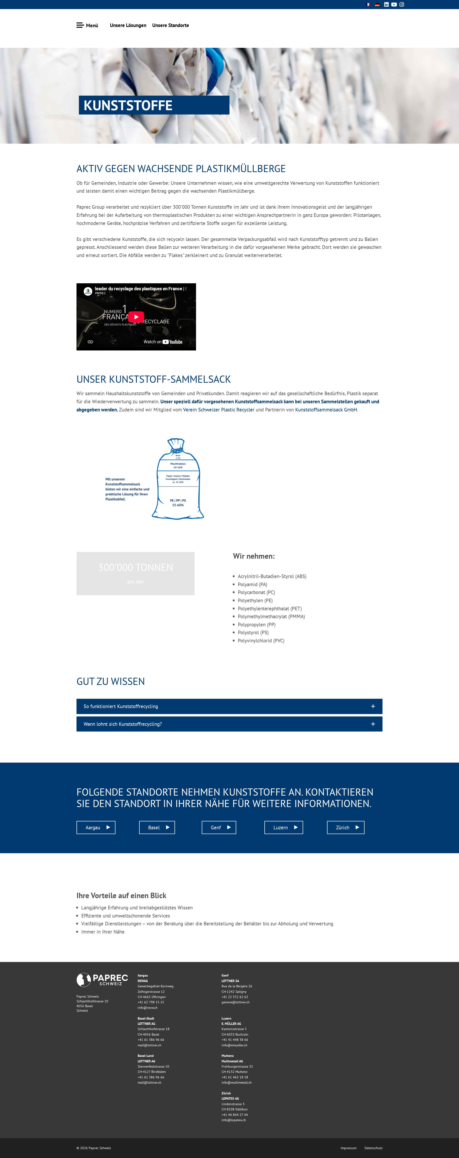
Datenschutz (373, 1148)
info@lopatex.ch (234, 1120)
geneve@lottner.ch (236, 1002)
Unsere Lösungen (128, 25)
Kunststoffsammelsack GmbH (326, 409)
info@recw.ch (148, 1007)
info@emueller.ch (234, 1045)
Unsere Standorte (170, 25)
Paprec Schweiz (365, 24)
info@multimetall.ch (237, 1082)
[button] (229, 706)
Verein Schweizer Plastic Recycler (219, 409)
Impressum (348, 1148)
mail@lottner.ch (149, 1045)
